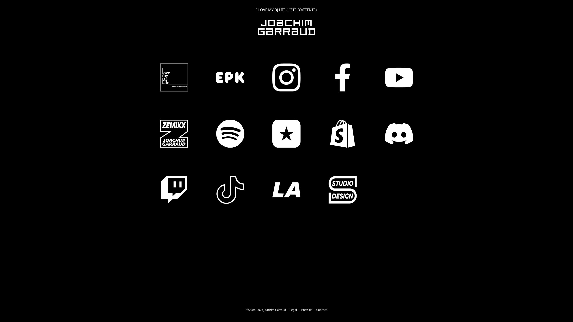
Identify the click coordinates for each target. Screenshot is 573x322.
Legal (293, 310)
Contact (321, 310)
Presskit (306, 310)
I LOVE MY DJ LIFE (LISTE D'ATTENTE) (286, 9)
